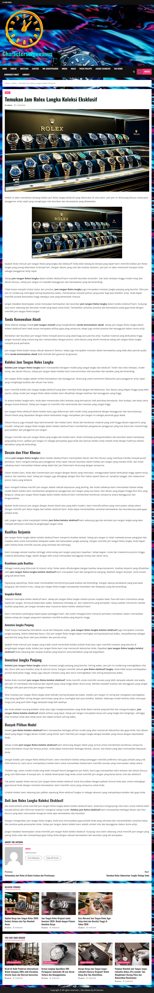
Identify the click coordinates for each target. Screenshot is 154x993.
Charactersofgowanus (27, 53)
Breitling (24, 68)
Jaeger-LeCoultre (103, 68)
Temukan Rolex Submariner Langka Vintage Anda (127, 873)
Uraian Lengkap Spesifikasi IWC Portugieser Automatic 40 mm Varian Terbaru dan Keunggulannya (58, 971)
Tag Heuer (118, 68)
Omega (64, 68)
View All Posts (52, 858)
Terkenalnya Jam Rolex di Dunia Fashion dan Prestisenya (30, 873)
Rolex (73, 68)
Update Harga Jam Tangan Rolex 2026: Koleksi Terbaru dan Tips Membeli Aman (22, 921)
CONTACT (25, 74)
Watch (147, 71)
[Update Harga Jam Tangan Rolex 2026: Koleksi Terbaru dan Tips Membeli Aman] (22, 903)
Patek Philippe (85, 68)
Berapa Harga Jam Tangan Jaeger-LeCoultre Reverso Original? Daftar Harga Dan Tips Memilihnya (93, 971)
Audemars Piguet (11, 74)
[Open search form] (134, 71)
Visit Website (33, 858)
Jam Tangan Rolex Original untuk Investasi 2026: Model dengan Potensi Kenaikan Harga (58, 921)
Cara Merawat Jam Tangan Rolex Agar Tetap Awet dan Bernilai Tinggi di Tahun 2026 (94, 921)
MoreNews (86, 990)
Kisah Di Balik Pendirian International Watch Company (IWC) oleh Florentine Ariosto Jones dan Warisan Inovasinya (21, 971)
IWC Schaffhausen (50, 68)
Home (4, 68)
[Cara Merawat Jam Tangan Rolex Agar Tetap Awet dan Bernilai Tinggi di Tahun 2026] (95, 903)
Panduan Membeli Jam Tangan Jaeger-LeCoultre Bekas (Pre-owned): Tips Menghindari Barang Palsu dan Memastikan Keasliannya (131, 973)
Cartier (35, 68)
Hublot (13, 68)
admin (9, 105)
